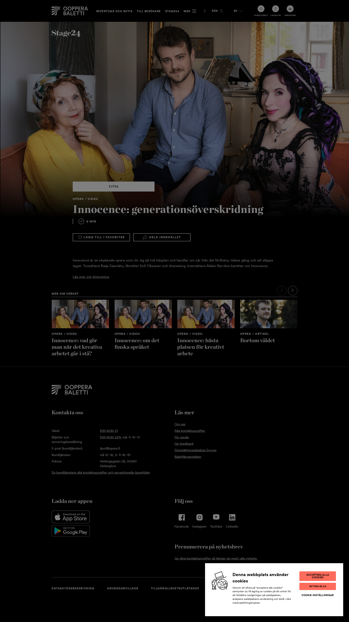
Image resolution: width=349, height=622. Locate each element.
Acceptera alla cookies (317, 576)
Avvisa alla (317, 586)
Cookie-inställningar (318, 595)
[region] (274, 589)
